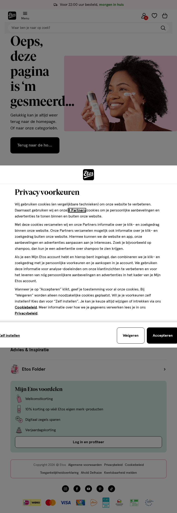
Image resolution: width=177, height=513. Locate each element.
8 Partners (77, 210)
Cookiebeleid (26, 307)
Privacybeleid (26, 313)
